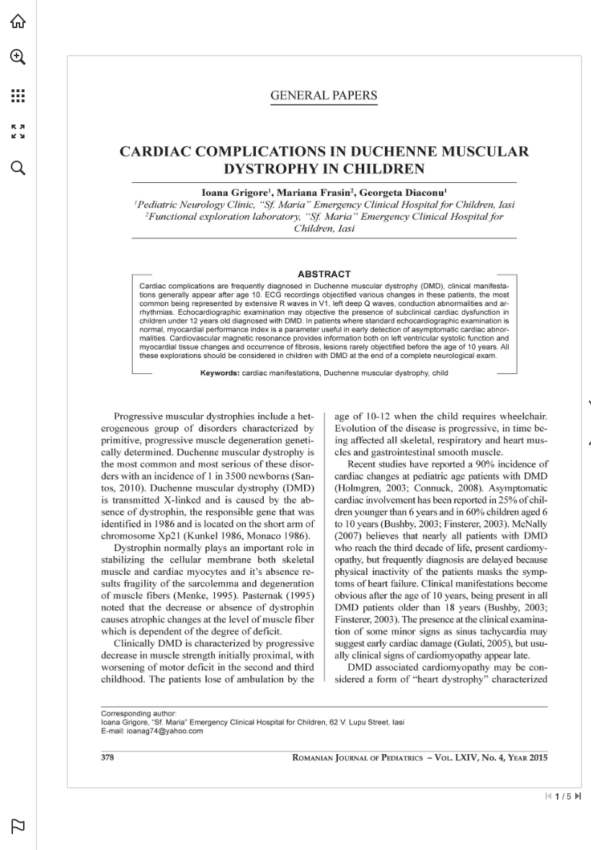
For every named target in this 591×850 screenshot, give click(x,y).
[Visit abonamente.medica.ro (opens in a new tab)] (18, 21)
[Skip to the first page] (548, 796)
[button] (18, 57)
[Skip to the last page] (578, 796)
